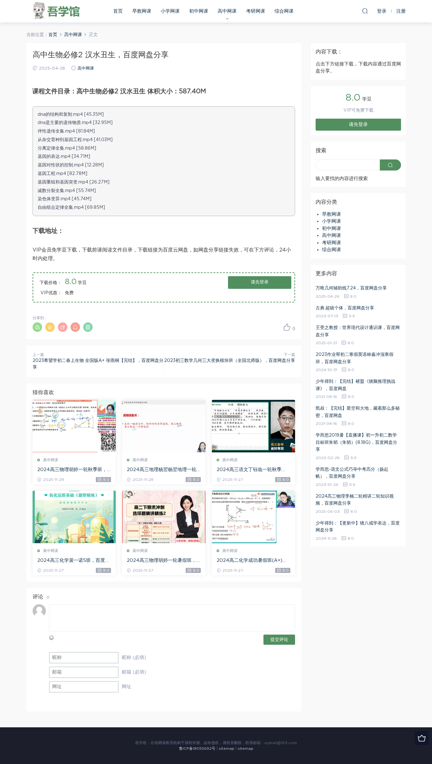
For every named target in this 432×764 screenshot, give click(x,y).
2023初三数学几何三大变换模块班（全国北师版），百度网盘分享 (229, 360)
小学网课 (170, 11)
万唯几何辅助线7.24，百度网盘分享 (351, 288)
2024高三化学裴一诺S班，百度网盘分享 (73, 561)
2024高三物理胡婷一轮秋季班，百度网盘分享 (72, 470)
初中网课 (198, 11)
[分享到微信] (37, 327)
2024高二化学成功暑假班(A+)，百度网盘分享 (252, 561)
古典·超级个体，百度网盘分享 (345, 308)
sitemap (226, 748)
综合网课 (284, 11)
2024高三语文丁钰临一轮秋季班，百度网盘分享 (249, 470)
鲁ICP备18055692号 (197, 748)
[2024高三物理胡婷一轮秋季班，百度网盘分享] (74, 426)
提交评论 (279, 639)
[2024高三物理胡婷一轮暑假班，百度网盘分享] (163, 517)
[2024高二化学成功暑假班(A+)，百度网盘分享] (253, 517)
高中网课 (227, 11)
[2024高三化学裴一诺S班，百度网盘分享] (74, 517)
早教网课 (141, 11)
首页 (118, 11)
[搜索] (365, 10)
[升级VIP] (422, 738)
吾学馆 (57, 11)
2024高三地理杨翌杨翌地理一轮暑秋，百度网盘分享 (161, 470)
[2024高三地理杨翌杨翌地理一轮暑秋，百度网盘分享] (163, 426)
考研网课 (255, 11)
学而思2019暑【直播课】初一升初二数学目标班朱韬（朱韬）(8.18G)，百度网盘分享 (356, 442)
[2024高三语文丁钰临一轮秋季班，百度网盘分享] (253, 426)
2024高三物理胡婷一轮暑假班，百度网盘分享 (161, 561)
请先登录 (259, 282)
